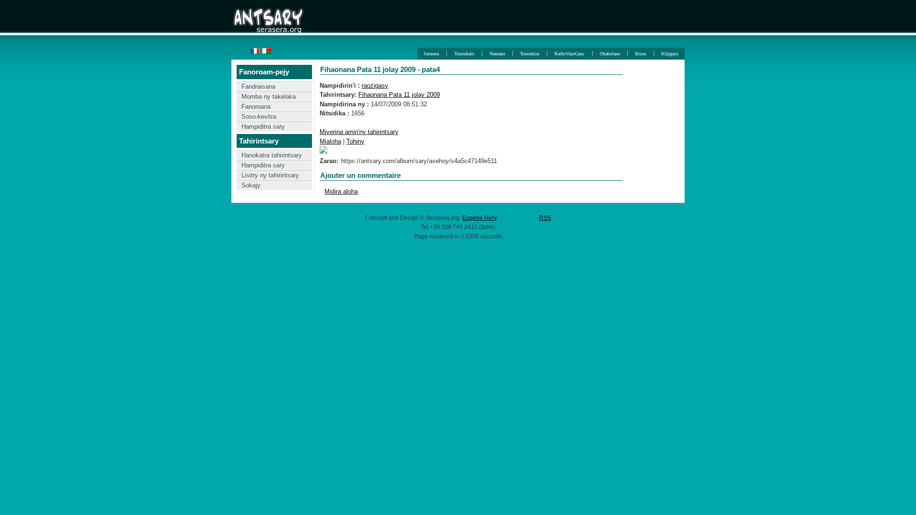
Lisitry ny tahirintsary (270, 175)
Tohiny (355, 141)
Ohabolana (610, 53)
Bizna (640, 53)
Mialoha (330, 141)
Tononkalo (464, 53)
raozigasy (375, 85)
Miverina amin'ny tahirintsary (359, 131)
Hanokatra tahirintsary (271, 155)
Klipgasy (669, 53)
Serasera (431, 53)
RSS (545, 218)
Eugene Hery (479, 218)
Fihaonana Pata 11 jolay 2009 (399, 94)
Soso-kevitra (258, 116)
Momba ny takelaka (268, 96)
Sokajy (250, 185)
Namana (497, 53)
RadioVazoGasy (569, 53)
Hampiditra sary (263, 126)
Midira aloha (341, 191)
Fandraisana (258, 86)
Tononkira (529, 53)
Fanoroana (256, 106)
